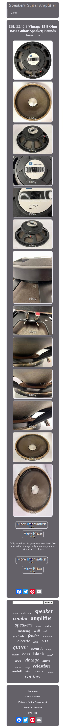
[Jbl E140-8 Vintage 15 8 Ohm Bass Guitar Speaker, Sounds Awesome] (33, 60)
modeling (24, 630)
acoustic (37, 648)
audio (46, 660)
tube (15, 654)
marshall (17, 671)
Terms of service (33, 707)
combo (20, 618)
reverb (50, 655)
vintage (32, 659)
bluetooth (47, 636)
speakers (24, 624)
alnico (18, 667)
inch (45, 631)
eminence (39, 671)
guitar (20, 647)
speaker (44, 611)
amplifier (42, 618)
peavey (51, 672)
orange (27, 668)
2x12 (35, 642)
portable (19, 636)
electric (23, 641)
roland (38, 627)
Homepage (33, 691)
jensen (15, 613)
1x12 (44, 641)
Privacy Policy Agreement (32, 702)
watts (48, 626)
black (38, 653)
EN (30, 713)
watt (37, 630)
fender (33, 635)
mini (27, 671)
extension (26, 613)
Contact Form (32, 696)
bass (26, 653)
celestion (41, 666)
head (18, 660)
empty (49, 649)
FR (35, 713)
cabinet (33, 677)
